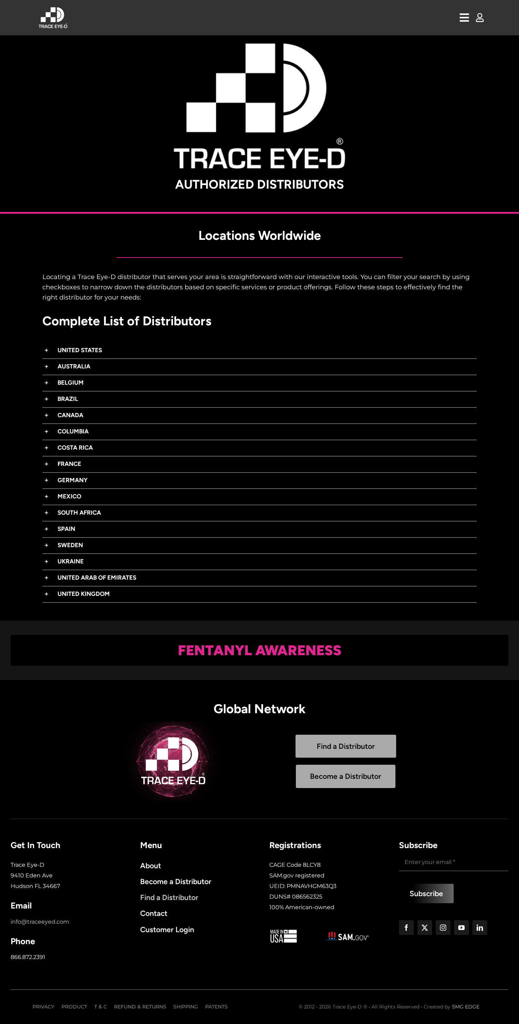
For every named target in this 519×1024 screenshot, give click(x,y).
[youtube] (461, 927)
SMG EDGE (465, 1007)
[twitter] (424, 927)
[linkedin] (479, 927)
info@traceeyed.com (40, 921)
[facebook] (406, 927)
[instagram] (443, 927)
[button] (259, 351)
